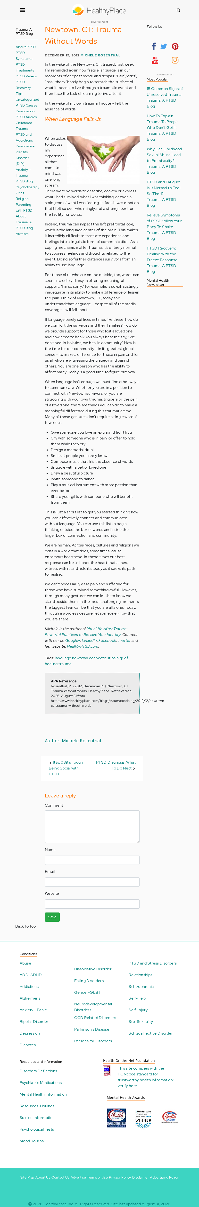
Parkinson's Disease (91, 1029)
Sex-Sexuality (141, 1021)
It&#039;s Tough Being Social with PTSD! (66, 768)
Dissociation (25, 111)
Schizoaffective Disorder (151, 1033)
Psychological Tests (37, 1129)
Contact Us (60, 1177)
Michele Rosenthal (101, 55)
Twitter (124, 640)
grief (124, 658)
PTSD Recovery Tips (23, 88)
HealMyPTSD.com (82, 646)
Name (50, 849)
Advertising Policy (164, 1177)
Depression (30, 1033)
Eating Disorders (89, 980)
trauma (64, 663)
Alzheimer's (30, 998)
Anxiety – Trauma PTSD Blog (24, 175)
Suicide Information (37, 1117)
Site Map (27, 1177)
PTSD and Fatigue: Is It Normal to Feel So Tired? (163, 187)
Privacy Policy (120, 1177)
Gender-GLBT (87, 992)
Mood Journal (32, 1141)
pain (115, 658)
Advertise (78, 1177)
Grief (20, 192)
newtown (80, 658)
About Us (42, 1177)
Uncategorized (27, 99)
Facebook (107, 640)
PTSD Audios (26, 117)
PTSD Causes (26, 105)
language (63, 658)
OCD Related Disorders (95, 1017)
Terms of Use (97, 1177)
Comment (54, 805)
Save (52, 917)
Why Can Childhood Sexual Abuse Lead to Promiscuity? (164, 154)
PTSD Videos (26, 76)
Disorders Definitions (38, 1070)
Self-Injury (138, 1009)
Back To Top (25, 926)
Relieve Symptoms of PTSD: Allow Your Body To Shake (164, 221)
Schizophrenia (141, 986)
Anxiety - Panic (33, 1009)
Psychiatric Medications (41, 1082)
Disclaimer (140, 1177)
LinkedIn (89, 640)
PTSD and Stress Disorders (153, 963)
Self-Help (137, 998)
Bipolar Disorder (34, 1021)
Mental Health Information (43, 1094)
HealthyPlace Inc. (58, 1204)
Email (50, 871)
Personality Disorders (93, 1041)
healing (51, 663)
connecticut (99, 658)
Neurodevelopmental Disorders (93, 1006)
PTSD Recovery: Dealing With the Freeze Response (162, 254)
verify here (127, 1085)
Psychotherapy (27, 187)
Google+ (72, 640)
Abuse (25, 963)
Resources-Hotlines (37, 1106)
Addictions (29, 986)
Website (52, 893)
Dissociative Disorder (93, 969)
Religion (22, 198)
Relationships (140, 974)
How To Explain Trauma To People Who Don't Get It (163, 121)
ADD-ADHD (31, 974)
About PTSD (26, 47)
